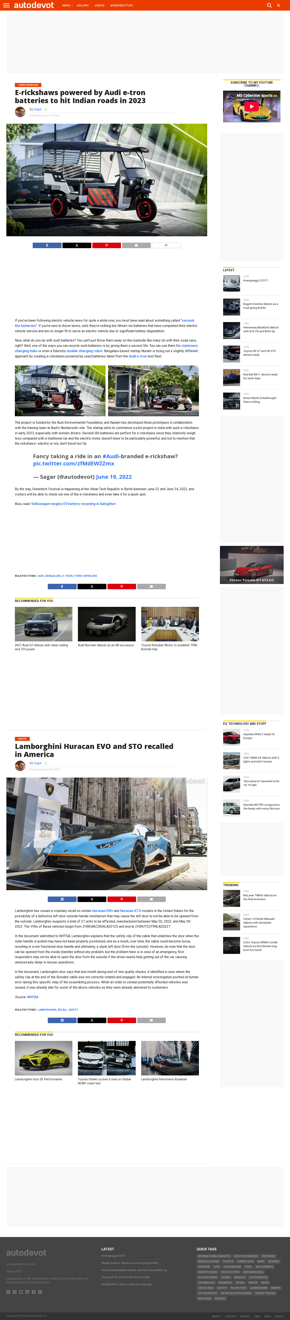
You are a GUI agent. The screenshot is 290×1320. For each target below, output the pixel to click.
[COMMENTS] (166, 244)
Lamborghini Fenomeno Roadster (164, 1079)
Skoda (240, 1282)
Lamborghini (47, 1009)
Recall (62, 1009)
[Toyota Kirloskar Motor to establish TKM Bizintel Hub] (170, 640)
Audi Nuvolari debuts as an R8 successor (106, 645)
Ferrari (220, 1298)
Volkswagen (232, 1266)
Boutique (204, 1298)
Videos (99, 5)
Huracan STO (130, 911)
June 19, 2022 (114, 476)
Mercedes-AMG (253, 1272)
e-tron (68, 576)
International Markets (214, 1256)
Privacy (245, 1316)
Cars (257, 1316)
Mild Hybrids (264, 1266)
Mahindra (225, 1282)
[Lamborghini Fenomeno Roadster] (170, 1074)
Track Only (205, 1288)
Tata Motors (230, 1272)
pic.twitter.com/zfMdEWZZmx (73, 463)
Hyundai (273, 1261)
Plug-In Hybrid (207, 1277)
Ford (248, 1266)
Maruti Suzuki (207, 1272)
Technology (206, 1282)
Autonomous (258, 1277)
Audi (41, 576)
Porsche (204, 1266)
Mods (265, 1282)
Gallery (83, 5)
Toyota (228, 1261)
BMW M (275, 1288)
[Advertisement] (145, 43)
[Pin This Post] (106, 244)
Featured (268, 1256)
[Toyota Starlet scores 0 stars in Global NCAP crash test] (107, 1074)
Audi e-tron (138, 356)
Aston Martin (207, 1293)
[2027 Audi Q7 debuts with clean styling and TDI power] (44, 640)
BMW (261, 1261)
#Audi (111, 456)
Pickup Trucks (265, 1293)
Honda (225, 1277)
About (217, 1316)
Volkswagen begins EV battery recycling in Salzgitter (73, 504)
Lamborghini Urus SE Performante (38, 1079)
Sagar (38, 109)
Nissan (253, 1282)
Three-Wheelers (85, 576)
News (66, 5)
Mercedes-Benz (208, 1261)
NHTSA (32, 997)
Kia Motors (238, 1288)
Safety (73, 1009)
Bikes (267, 1316)
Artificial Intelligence (236, 1293)
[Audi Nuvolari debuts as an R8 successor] (107, 640)
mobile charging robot (85, 351)
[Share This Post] (76, 244)
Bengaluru (53, 576)
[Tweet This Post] (91, 898)
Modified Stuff (121, 5)
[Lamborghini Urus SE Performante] (44, 1074)
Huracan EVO (102, 911)
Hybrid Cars (245, 1261)
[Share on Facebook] (47, 244)
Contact (230, 1316)
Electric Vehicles (246, 1256)
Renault (239, 1277)
